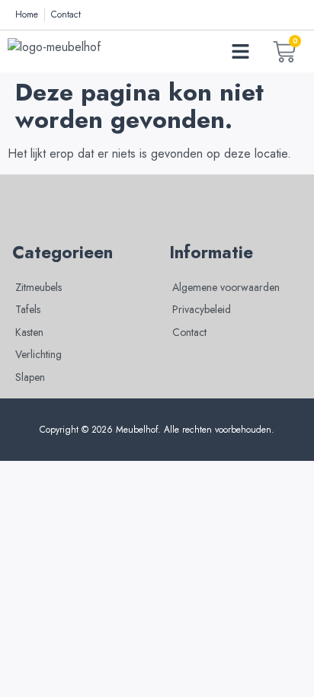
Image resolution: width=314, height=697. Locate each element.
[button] (240, 51)
